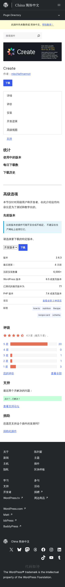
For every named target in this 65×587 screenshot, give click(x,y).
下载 (8, 82)
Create (9, 68)
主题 (37, 457)
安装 (9, 112)
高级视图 (12, 129)
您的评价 (8, 373)
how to (36, 308)
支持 (9, 138)
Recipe (56, 308)
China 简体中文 (20, 541)
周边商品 (41, 498)
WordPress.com (14, 508)
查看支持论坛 (11, 406)
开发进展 (12, 121)
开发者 (7, 492)
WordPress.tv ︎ (13, 498)
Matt (8, 514)
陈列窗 (38, 451)
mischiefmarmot (21, 73)
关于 (6, 451)
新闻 (6, 457)
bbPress (10, 520)
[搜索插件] (38, 35)
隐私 (6, 469)
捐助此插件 (10, 431)
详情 (9, 95)
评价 (9, 104)
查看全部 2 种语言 (52, 300)
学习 (6, 480)
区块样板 (39, 469)
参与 (37, 480)
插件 (37, 463)
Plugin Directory (12, 15)
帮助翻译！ (48, 24)
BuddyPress (12, 526)
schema (56, 315)
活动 (37, 486)
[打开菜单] (59, 5)
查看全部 (56, 373)
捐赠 (38, 492)
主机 (6, 463)
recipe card (44, 315)
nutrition (47, 308)
